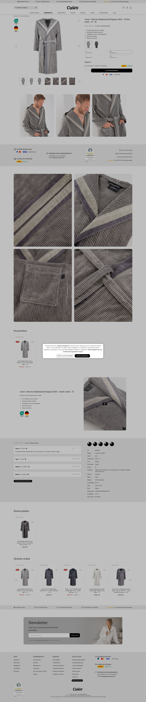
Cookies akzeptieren (82, 356)
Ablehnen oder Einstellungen (65, 355)
